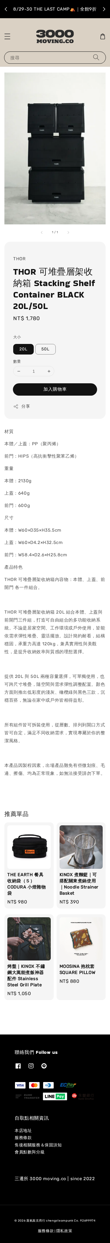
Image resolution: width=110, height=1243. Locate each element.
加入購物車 (55, 389)
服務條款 (23, 1137)
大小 (17, 337)
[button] (7, 36)
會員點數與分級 (30, 1152)
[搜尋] (96, 57)
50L (45, 349)
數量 (17, 361)
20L (23, 349)
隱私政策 (64, 1231)
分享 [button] (25, 406)
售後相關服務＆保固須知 (38, 1145)
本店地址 (23, 1130)
